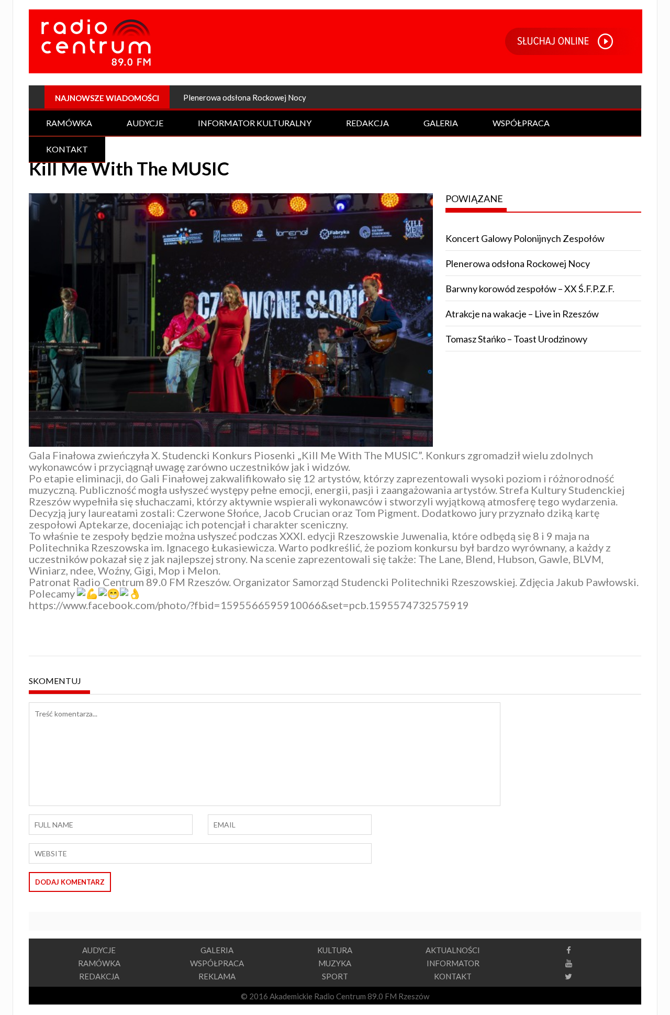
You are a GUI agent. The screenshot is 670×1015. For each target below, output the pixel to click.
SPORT (335, 976)
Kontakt (67, 149)
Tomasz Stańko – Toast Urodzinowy (516, 339)
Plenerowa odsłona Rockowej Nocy (244, 97)
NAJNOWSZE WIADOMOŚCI (107, 98)
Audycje (145, 123)
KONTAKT (453, 976)
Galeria (440, 123)
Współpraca (521, 123)
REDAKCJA (99, 976)
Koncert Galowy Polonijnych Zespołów (525, 238)
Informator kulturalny (254, 123)
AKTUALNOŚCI (453, 950)
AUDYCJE (99, 950)
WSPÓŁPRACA (217, 963)
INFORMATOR (453, 963)
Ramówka (69, 123)
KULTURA (334, 950)
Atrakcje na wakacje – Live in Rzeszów (522, 313)
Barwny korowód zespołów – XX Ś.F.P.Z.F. (530, 288)
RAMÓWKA (99, 963)
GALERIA (216, 950)
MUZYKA (334, 963)
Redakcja (367, 123)
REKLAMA (217, 976)
